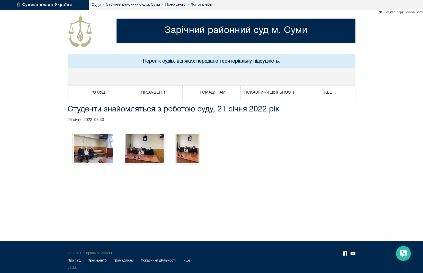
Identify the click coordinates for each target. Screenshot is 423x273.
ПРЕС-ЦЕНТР (153, 92)
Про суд (74, 260)
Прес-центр (97, 260)
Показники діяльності (158, 260)
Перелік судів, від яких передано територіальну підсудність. (211, 61)
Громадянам (124, 260)
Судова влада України (47, 5)
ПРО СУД (96, 92)
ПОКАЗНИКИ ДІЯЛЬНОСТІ (269, 92)
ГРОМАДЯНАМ (211, 92)
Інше (186, 260)
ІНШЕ (326, 92)
